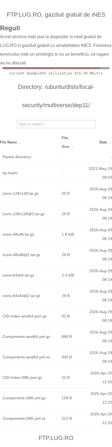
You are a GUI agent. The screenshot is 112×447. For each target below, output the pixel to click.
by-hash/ (10, 173)
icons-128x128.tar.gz (21, 193)
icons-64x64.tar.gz (18, 275)
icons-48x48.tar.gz (18, 234)
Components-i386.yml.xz (24, 418)
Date (103, 142)
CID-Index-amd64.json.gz (25, 316)
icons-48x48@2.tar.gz (21, 255)
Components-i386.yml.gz (24, 398)
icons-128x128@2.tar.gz (24, 214)
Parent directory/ (17, 157)
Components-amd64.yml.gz (26, 336)
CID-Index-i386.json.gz (22, 377)
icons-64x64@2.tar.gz (21, 295)
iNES (86, 45)
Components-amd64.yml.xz (26, 357)
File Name (8, 142)
